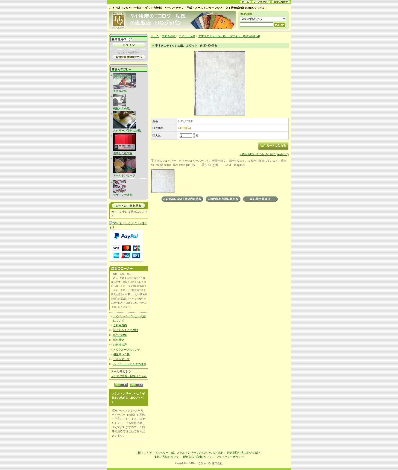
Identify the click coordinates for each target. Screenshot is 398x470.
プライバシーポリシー (230, 456)
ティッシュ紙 (187, 36)
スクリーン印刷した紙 (127, 130)
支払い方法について (166, 456)
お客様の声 (120, 344)
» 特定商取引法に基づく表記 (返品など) (264, 154)
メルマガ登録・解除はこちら (129, 376)
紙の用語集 (120, 335)
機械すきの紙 (121, 108)
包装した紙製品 (122, 153)
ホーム (155, 36)
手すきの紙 (120, 91)
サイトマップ (121, 359)
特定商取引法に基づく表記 (243, 452)
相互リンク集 (121, 354)
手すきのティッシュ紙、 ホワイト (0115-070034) (229, 36)
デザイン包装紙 (122, 194)
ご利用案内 (120, 325)
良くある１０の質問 (125, 330)
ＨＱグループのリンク (126, 349)
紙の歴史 (118, 340)
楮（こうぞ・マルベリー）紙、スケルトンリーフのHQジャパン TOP (180, 452)
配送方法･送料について (197, 456)
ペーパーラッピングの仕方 (129, 364)
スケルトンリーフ (124, 175)
